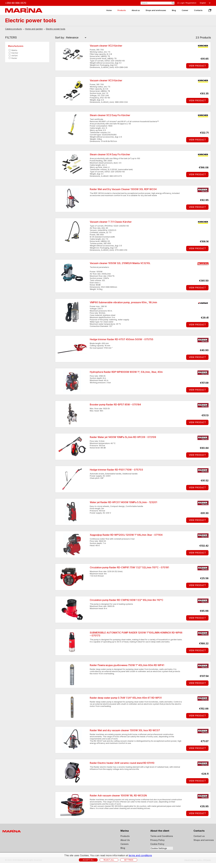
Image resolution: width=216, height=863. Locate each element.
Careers (124, 844)
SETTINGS (128, 860)
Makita (14, 50)
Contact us (199, 836)
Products (125, 836)
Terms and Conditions (161, 836)
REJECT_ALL (109, 860)
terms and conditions (140, 855)
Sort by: (60, 37)
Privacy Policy (157, 840)
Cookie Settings (159, 848)
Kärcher (14, 53)
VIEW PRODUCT (197, 65)
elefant (14, 55)
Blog (122, 848)
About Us (125, 840)
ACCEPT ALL (88, 860)
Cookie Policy (157, 844)
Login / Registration (188, 3)
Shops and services (204, 840)
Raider (14, 58)
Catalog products (13, 29)
